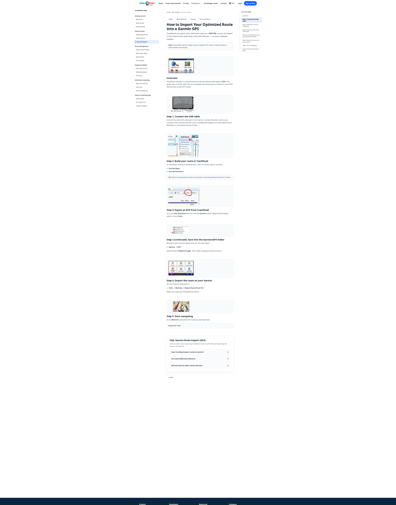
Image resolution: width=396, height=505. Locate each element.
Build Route (140, 23)
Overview (245, 16)
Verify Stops (140, 99)
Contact (224, 3)
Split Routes (140, 57)
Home (161, 3)
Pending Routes (141, 72)
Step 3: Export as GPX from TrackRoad (250, 30)
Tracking (139, 76)
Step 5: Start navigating (249, 45)
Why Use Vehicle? (142, 84)
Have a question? (205, 19)
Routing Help (140, 27)
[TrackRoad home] (147, 3)
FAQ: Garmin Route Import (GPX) (250, 50)
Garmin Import (141, 42)
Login (240, 3)
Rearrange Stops (141, 53)
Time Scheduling (142, 91)
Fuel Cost (139, 87)
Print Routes (140, 60)
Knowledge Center (211, 3)
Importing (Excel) (142, 35)
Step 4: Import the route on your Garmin (250, 41)
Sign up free (250, 3)
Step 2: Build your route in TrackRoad (250, 25)
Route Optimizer (181, 19)
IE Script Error (141, 102)
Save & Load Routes (142, 50)
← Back (170, 19)
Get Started (176, 12)
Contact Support (141, 106)
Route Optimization (173, 3)
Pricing (186, 3)
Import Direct (140, 38)
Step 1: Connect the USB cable (250, 20)
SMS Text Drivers (141, 68)
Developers (196, 3)
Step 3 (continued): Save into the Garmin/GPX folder (251, 36)
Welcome (139, 19)
